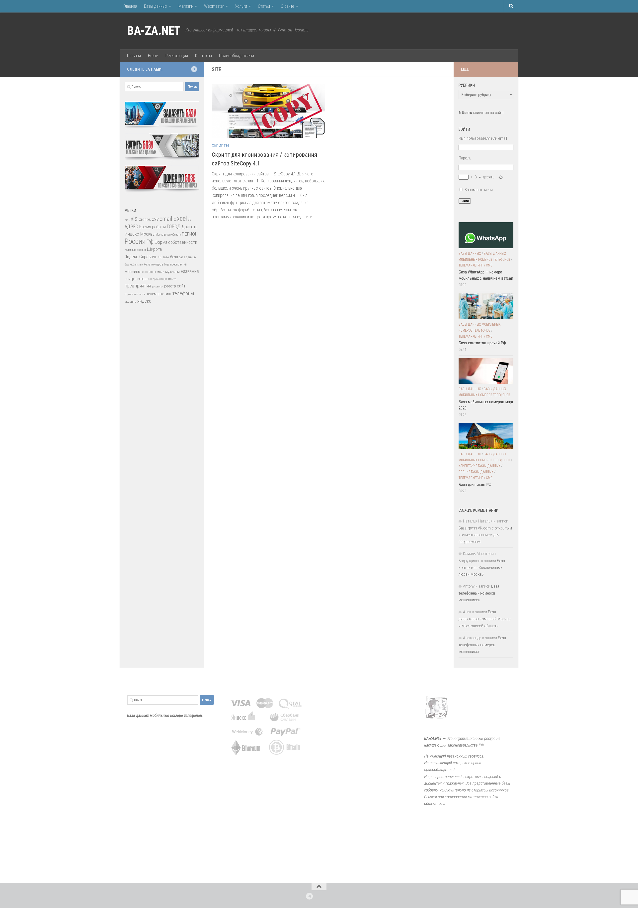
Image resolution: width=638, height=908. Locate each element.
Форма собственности (176, 242)
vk (189, 219)
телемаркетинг (159, 293)
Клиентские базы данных (479, 466)
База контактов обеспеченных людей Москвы (482, 567)
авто (166, 257)
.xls (133, 219)
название (190, 271)
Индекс (132, 234)
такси (142, 294)
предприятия (138, 286)
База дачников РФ (475, 484)
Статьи (264, 6)
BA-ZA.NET (153, 31)
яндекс (144, 301)
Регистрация (176, 55)
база (174, 256)
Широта (154, 249)
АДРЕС (131, 227)
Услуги (241, 6)
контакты (149, 272)
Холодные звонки (135, 250)
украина (130, 301)
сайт (181, 286)
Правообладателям (236, 55)
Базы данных (155, 6)
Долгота (189, 227)
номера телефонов (138, 279)
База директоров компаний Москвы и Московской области (485, 618)
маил (160, 272)
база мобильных (134, 264)
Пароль (465, 157)
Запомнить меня (479, 189)
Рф (150, 241)
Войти (153, 55)
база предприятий (175, 264)
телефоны (183, 293)
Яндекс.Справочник (143, 256)
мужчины (172, 271)
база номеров (153, 264)
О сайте (287, 6)
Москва (147, 234)
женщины (133, 271)
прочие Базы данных (476, 472)
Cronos (145, 219)
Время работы (152, 227)
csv (155, 219)
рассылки (157, 286)
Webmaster (214, 6)
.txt (126, 220)
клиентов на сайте (481, 112)
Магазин (185, 6)
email (166, 218)
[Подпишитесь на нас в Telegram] (194, 69)
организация (160, 279)
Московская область (168, 234)
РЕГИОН (190, 234)
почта (172, 279)
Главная (130, 6)
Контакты (203, 55)
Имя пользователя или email (483, 138)
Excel (180, 219)
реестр (170, 286)
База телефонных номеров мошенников (479, 593)
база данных (187, 257)
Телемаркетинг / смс (475, 265)
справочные (131, 294)
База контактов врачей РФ (482, 342)
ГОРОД (173, 227)
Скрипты (220, 145)
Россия (135, 241)
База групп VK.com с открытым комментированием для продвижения (485, 534)
